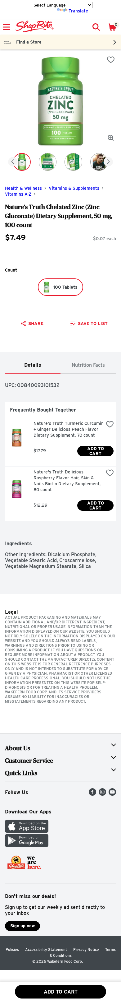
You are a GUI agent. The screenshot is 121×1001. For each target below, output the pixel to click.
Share (35, 323)
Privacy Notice (86, 949)
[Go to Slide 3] (73, 162)
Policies (12, 949)
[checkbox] (110, 59)
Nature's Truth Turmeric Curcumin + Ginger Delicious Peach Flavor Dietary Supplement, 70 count (69, 429)
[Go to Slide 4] (99, 162)
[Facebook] (92, 794)
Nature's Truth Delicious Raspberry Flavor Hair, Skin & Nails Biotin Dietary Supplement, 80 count (68, 480)
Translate (78, 10)
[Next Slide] (108, 162)
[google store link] (26, 845)
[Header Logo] (33, 27)
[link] (89, 323)
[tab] (32, 365)
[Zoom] (110, 137)
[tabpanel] (60, 471)
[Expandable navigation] (6, 27)
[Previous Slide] (12, 162)
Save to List (93, 323)
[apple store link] (26, 831)
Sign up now (22, 925)
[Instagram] (102, 794)
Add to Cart (96, 451)
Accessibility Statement (46, 949)
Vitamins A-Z (18, 194)
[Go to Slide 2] (47, 162)
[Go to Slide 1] (21, 162)
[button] (96, 27)
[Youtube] (112, 794)
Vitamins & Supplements (74, 188)
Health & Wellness (23, 188)
